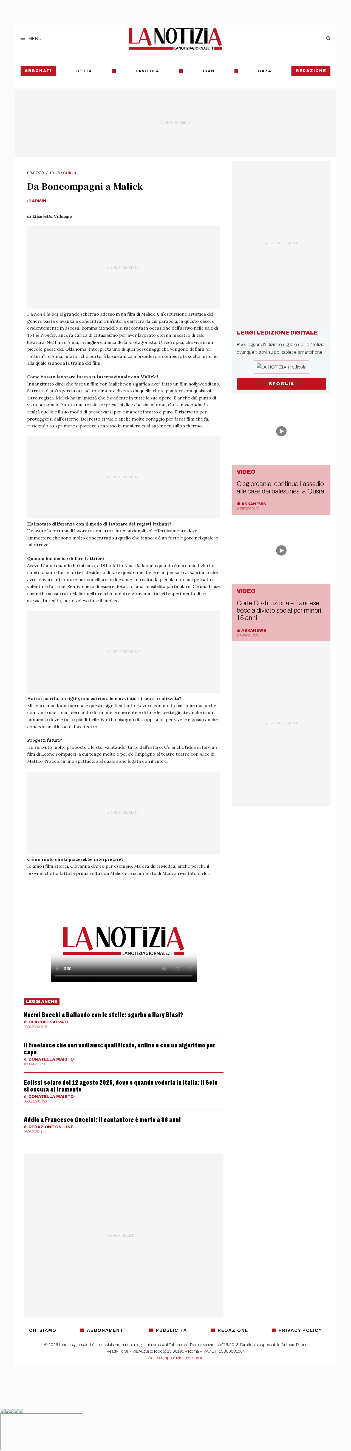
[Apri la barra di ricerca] (328, 38)
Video (246, 472)
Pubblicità (171, 1330)
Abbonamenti (106, 1330)
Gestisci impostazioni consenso (175, 1358)
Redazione (311, 71)
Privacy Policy (300, 1330)
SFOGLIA (281, 383)
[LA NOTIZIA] (175, 38)
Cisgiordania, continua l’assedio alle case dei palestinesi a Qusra (280, 487)
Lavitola (147, 71)
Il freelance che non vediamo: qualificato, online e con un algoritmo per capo (120, 1049)
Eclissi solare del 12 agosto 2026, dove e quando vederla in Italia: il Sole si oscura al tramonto (121, 1086)
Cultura (69, 173)
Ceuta (84, 71)
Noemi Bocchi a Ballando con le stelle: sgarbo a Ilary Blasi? (103, 1014)
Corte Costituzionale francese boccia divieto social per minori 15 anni (279, 610)
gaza (264, 71)
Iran (208, 71)
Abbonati (38, 71)
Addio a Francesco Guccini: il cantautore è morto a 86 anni (102, 1119)
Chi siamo (42, 1330)
